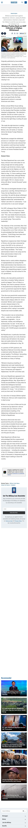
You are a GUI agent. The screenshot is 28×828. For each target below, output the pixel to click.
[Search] (22, 2)
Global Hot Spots (14, 13)
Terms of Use (9, 521)
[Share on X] (15, 33)
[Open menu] (2, 2)
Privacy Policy (18, 521)
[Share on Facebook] (12, 33)
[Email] (17, 33)
